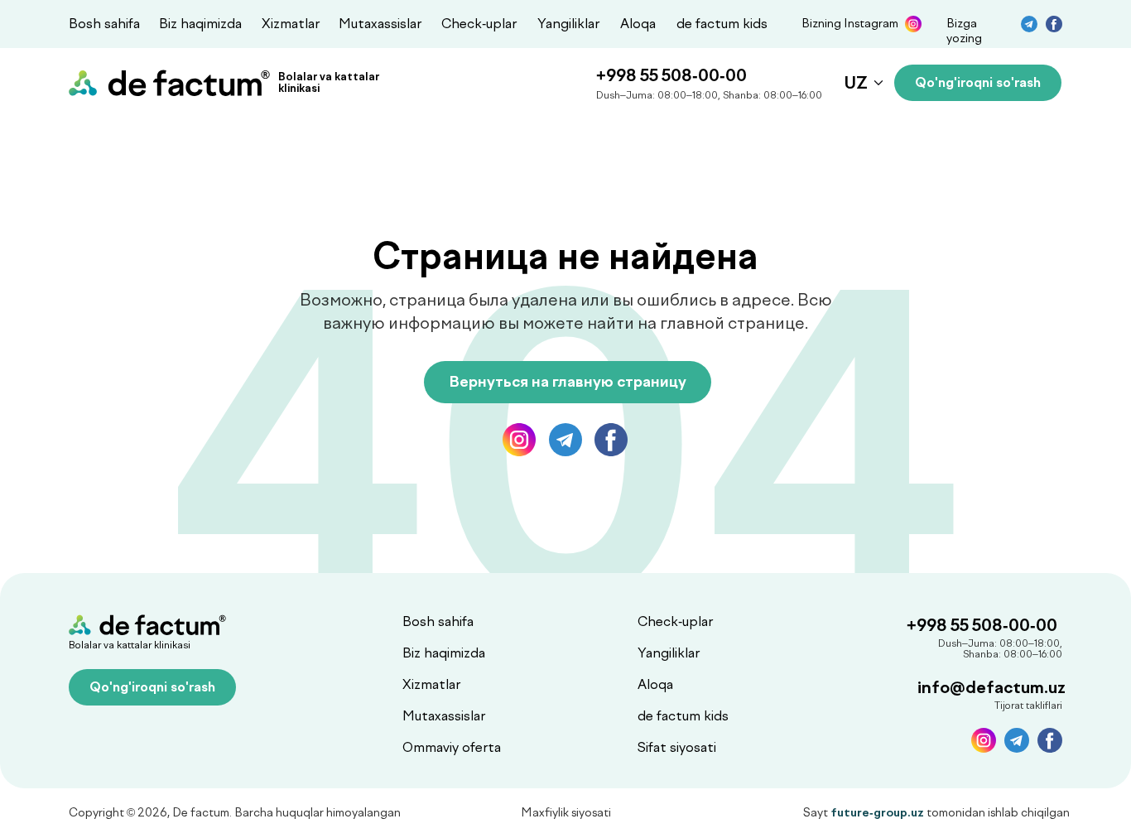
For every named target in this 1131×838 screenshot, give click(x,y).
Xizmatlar (291, 23)
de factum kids (722, 23)
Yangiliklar (568, 23)
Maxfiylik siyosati (566, 813)
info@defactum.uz (991, 687)
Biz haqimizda (200, 23)
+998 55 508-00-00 (671, 75)
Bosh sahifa (104, 23)
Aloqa (638, 23)
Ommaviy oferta (451, 747)
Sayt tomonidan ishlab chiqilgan (936, 813)
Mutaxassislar (380, 23)
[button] (977, 83)
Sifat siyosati (677, 747)
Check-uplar (479, 23)
